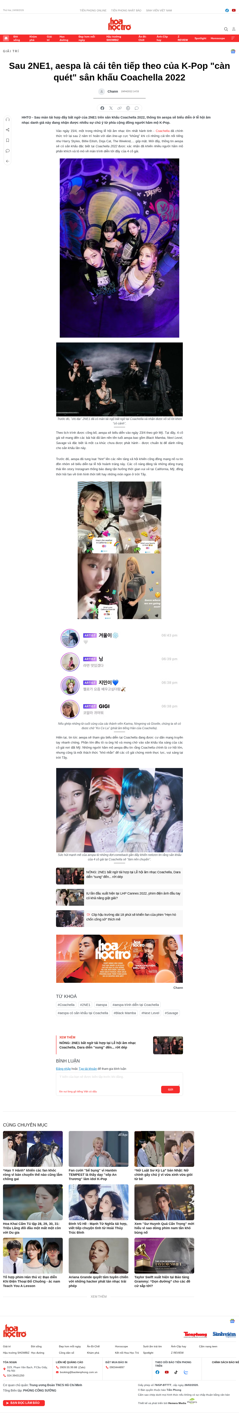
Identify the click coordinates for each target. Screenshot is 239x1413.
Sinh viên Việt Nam (159, 10)
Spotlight (200, 38)
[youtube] (234, 10)
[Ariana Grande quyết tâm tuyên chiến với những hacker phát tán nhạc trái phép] (98, 1256)
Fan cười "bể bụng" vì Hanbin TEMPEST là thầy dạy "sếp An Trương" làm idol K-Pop (93, 1175)
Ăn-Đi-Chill (143, 38)
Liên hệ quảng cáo (69, 1362)
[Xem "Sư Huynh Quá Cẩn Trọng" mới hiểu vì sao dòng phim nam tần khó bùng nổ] (164, 1202)
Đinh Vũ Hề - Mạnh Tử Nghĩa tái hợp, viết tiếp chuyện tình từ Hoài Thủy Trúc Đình (98, 1228)
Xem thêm (233, 38)
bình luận (136, 108)
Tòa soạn (10, 1362)
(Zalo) (81, 1367)
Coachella (163, 131)
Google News (233, 51)
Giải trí (49, 38)
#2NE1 (85, 1005)
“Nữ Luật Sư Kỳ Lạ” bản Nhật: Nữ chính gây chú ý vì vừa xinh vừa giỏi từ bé (163, 1175)
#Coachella (66, 1005)
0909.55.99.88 (68, 1367)
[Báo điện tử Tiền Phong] (195, 1335)
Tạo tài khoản (88, 1068)
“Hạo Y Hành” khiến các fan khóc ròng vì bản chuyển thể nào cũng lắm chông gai (32, 1175)
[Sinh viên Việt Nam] (224, 1335)
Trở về (7, 161)
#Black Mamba (125, 1013)
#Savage (171, 1013)
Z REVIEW (183, 38)
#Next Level (150, 1013)
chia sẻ (102, 108)
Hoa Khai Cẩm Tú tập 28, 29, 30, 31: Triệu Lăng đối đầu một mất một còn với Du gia (32, 1228)
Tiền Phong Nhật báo (126, 10)
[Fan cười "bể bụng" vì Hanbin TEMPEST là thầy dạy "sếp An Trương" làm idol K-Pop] (98, 1149)
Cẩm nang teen (208, 1346)
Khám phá (33, 38)
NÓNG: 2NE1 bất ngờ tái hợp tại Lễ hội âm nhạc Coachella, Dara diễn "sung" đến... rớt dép (133, 874)
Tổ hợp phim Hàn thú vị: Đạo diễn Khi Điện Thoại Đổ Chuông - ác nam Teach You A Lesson (31, 1281)
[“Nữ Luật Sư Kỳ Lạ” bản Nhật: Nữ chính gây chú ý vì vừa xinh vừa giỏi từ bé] (164, 1149)
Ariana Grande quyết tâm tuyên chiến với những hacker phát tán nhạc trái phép (98, 1281)
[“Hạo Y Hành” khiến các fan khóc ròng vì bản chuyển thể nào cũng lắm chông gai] (33, 1149)
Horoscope (218, 38)
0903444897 (117, 1367)
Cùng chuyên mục (25, 1124)
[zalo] (188, 1372)
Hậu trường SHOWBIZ (113, 38)
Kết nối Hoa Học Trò (127, 1352)
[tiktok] (178, 1372)
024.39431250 (15, 1375)
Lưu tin (7, 140)
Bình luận (7, 151)
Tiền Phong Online (93, 10)
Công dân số (66, 1352)
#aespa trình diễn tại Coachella (136, 1005)
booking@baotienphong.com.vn (78, 1372)
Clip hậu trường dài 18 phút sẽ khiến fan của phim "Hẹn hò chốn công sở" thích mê (131, 917)
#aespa (101, 1005)
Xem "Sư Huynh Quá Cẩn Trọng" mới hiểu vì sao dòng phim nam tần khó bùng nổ (164, 1228)
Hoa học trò (15, 1331)
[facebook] (227, 10)
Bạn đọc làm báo (24, 1402)
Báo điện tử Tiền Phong (119, 24)
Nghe (7, 119)
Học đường (64, 38)
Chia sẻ (7, 130)
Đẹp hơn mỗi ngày (87, 38)
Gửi (170, 1089)
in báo (128, 108)
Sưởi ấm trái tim (152, 1346)
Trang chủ (6, 38)
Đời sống (16, 38)
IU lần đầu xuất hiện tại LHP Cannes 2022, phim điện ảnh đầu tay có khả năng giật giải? (133, 896)
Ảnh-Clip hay (162, 38)
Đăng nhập (63, 1068)
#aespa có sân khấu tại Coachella (83, 1013)
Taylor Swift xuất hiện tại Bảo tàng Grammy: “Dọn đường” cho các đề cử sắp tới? (162, 1281)
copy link (119, 108)
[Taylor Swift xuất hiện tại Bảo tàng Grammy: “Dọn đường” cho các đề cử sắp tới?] (164, 1256)
